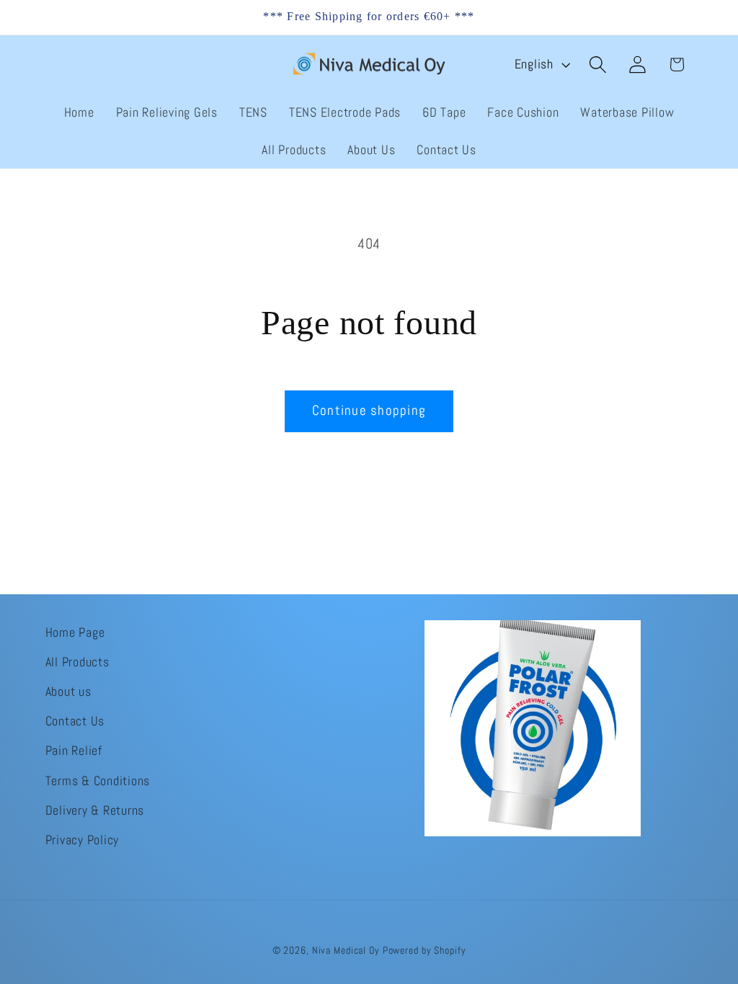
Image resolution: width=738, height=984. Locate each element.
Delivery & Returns (95, 810)
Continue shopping (369, 410)
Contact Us (75, 721)
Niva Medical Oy (346, 950)
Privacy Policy (82, 840)
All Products (77, 662)
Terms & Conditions (98, 781)
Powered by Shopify (424, 950)
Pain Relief (73, 751)
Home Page (75, 632)
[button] (598, 64)
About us (68, 691)
